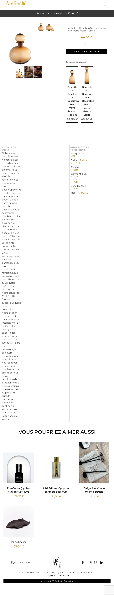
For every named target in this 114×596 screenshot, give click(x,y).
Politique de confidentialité (32, 572)
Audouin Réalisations (57, 581)
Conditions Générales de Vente (80, 572)
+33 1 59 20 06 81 (22, 562)
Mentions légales (55, 572)
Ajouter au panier (86, 51)
